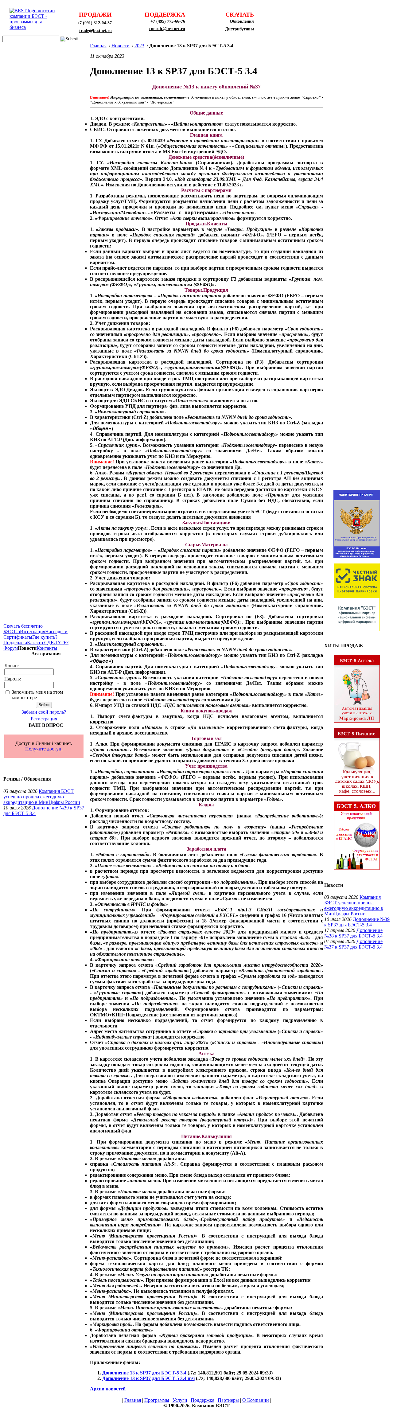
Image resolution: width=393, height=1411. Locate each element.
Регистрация (44, 718)
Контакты (47, 648)
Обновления (242, 21)
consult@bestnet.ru (167, 28)
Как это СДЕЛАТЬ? (47, 642)
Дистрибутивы (239, 29)
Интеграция (32, 631)
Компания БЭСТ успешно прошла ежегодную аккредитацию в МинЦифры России (41, 797)
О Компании (255, 1400)
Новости (120, 45)
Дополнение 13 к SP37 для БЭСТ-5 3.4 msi (148, 1378)
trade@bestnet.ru (95, 30)
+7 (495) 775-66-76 (167, 21)
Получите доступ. (44, 748)
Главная (98, 45)
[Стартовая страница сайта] (34, 27)
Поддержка (15, 642)
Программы (156, 1400)
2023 (139, 45)
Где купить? (44, 637)
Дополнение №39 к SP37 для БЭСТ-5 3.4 (357, 922)
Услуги (180, 1400)
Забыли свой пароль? (43, 712)
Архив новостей (108, 1388)
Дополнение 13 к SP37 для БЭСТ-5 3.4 (144, 1372)
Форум (10, 648)
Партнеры (228, 1400)
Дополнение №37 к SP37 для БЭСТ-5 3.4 (353, 944)
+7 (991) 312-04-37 (94, 23)
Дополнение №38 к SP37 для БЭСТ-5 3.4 (353, 933)
